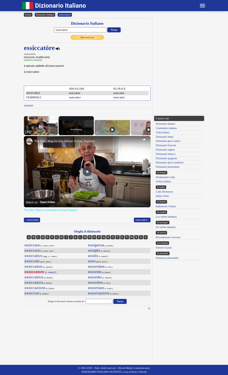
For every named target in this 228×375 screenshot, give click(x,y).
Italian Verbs (162, 196)
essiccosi (32, 293)
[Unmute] (30, 133)
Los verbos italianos (166, 216)
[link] (29, 141)
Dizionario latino (164, 136)
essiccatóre (65, 14)
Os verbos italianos (166, 227)
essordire (95, 282)
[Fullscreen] (56, 133)
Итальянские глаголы (168, 237)
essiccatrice (34, 277)
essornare (96, 288)
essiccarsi (33, 250)
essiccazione (35, 288)
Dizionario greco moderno (169, 162)
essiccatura (34, 282)
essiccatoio (34, 266)
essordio (95, 277)
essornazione (98, 293)
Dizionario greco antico (168, 141)
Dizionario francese (166, 145)
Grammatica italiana (166, 128)
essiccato (32, 261)
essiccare (32, 245)
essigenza (96, 245)
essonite (94, 272)
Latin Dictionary (164, 191)
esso (92, 261)
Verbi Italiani (162, 132)
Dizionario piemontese (167, 166)
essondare (96, 266)
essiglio (94, 250)
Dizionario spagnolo (166, 158)
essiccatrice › (142, 219)
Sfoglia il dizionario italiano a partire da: (66, 301)
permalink (28, 105)
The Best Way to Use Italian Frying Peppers (64, 141)
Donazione (87, 37)
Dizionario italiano (165, 123)
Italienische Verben (166, 206)
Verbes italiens (163, 181)
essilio (93, 256)
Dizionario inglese (165, 149)
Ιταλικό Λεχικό (164, 247)
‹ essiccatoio (32, 219)
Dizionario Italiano (45, 14)
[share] (144, 140)
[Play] (26, 133)
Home (28, 14)
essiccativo (33, 256)
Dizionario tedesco (165, 154)
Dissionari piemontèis (167, 258)
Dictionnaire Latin (165, 177)
